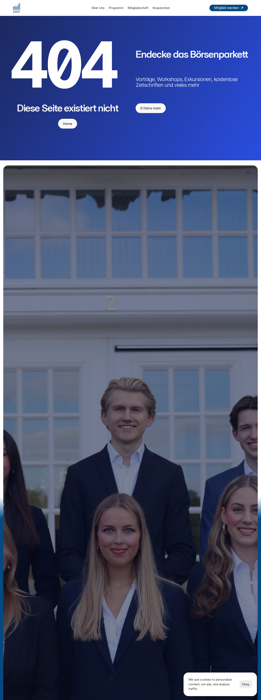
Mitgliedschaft (138, 8)
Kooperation (161, 8)
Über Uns (98, 8)
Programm (116, 8)
